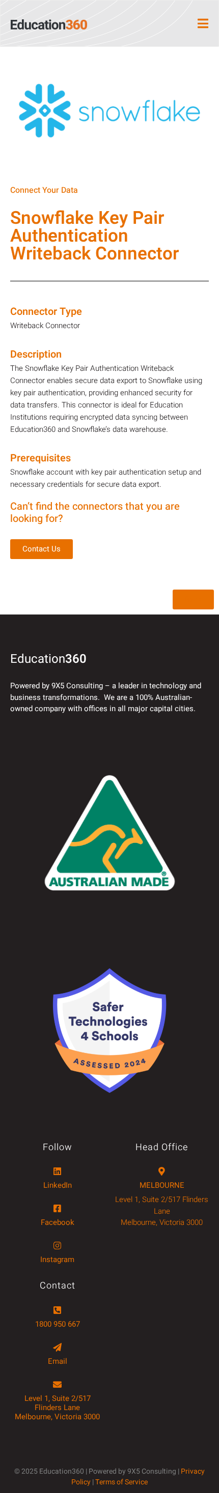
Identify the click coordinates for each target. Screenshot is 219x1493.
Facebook (57, 1222)
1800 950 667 (57, 1324)
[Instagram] (57, 1245)
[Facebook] (57, 1208)
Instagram (57, 1259)
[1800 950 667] (57, 1310)
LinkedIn (57, 1185)
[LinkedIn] (57, 1171)
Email (57, 1361)
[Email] (57, 1347)
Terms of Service (121, 1482)
